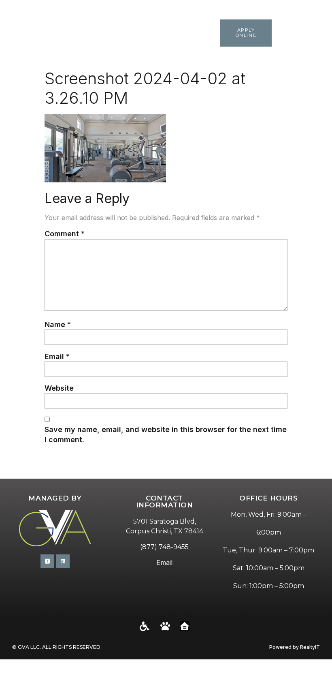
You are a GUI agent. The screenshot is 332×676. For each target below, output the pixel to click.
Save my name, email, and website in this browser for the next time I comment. (166, 434)
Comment (65, 233)
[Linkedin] (63, 561)
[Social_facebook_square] (47, 561)
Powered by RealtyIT (294, 647)
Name (58, 324)
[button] (321, 33)
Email (57, 356)
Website (59, 388)
